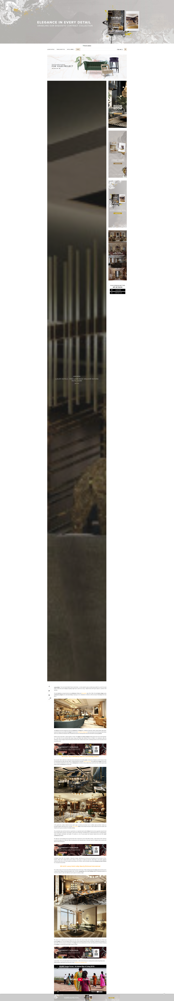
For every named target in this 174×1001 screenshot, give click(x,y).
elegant (79, 736)
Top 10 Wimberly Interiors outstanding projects (83, 756)
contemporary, (81, 871)
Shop (78, 49)
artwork (100, 733)
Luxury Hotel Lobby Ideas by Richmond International (83, 866)
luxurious (63, 764)
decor (79, 826)
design (80, 730)
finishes (88, 831)
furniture (91, 871)
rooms (59, 834)
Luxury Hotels (50, 49)
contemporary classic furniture (100, 861)
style (86, 760)
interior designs (86, 736)
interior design (101, 693)
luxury (66, 688)
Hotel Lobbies (70, 49)
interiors (59, 693)
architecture (73, 693)
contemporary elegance (58, 694)
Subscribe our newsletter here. (81, 962)
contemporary (75, 762)
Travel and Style (61, 49)
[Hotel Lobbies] (87, 46)
